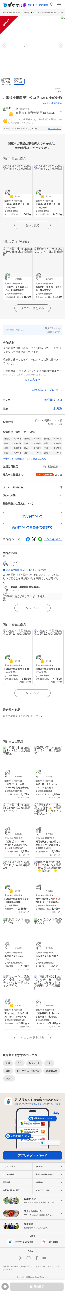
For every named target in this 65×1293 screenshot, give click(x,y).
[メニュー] (59, 4)
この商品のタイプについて (47, 389)
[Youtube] (44, 1258)
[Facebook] (36, 1258)
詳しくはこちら (54, 129)
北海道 (57, 408)
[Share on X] (34, 539)
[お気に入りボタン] (29, 168)
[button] (32, 111)
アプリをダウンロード (32, 1155)
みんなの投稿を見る (52, 103)
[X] (21, 1258)
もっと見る (32, 225)
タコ (34, 13)
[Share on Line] (40, 539)
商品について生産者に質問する (32, 527)
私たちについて (32, 516)
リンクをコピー (53, 539)
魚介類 (27, 13)
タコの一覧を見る (32, 308)
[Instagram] (28, 1258)
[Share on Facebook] (28, 539)
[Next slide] (60, 45)
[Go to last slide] (5, 45)
